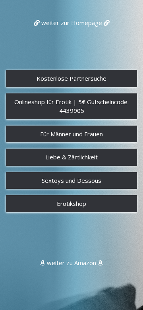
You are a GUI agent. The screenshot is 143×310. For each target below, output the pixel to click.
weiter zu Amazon (71, 263)
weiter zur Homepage (72, 23)
